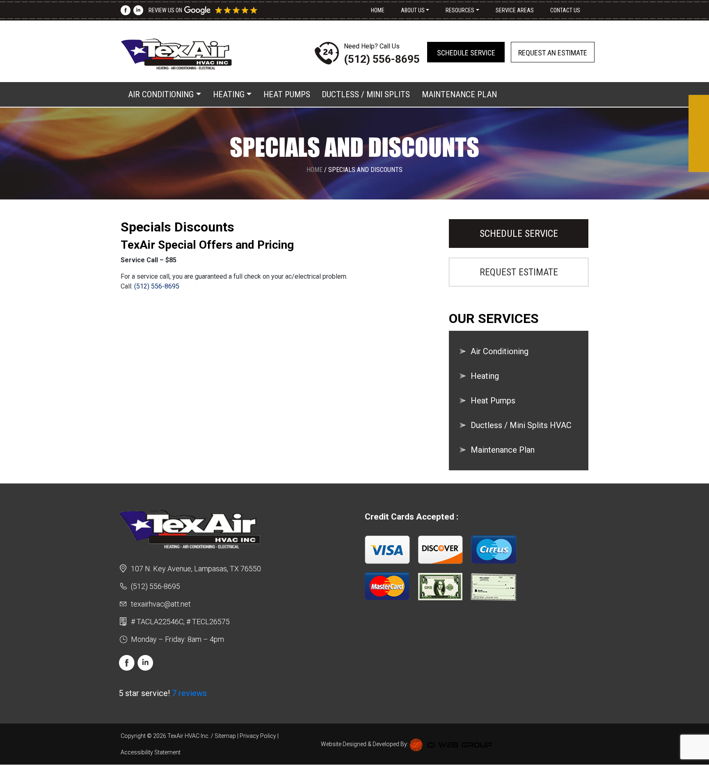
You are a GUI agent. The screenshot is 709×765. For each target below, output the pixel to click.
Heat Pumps (286, 94)
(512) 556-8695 (382, 59)
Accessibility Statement (151, 752)
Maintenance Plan (459, 94)
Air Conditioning (161, 94)
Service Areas (515, 10)
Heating (229, 94)
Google (216, 10)
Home (377, 10)
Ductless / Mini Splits (366, 94)
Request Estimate (519, 272)
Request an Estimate (552, 52)
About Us (413, 10)
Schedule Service (466, 52)
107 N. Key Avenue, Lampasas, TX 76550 (196, 568)
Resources (460, 10)
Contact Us (565, 10)
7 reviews (189, 693)
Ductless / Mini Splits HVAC (521, 425)
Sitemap (225, 736)
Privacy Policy (258, 736)
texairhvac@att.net (161, 604)
